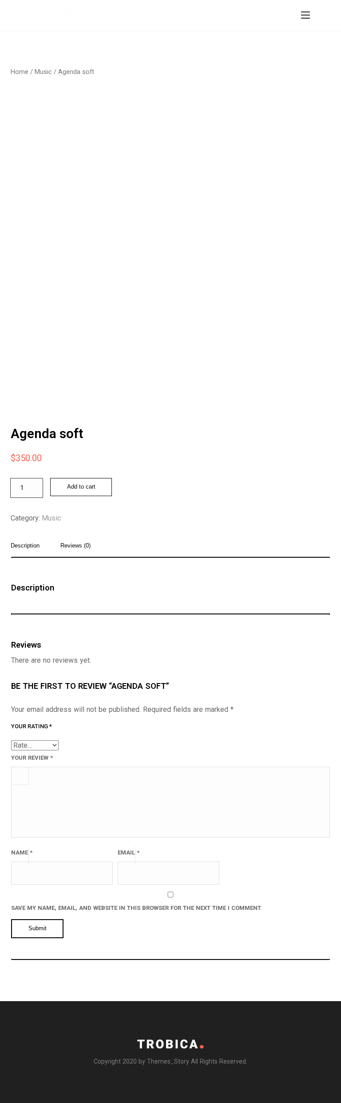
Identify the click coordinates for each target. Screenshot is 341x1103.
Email (128, 852)
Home (19, 72)
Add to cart (81, 487)
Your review (32, 757)
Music (43, 72)
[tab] (28, 548)
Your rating (31, 726)
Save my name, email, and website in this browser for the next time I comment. (136, 908)
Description (25, 546)
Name (21, 852)
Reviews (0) (75, 546)
